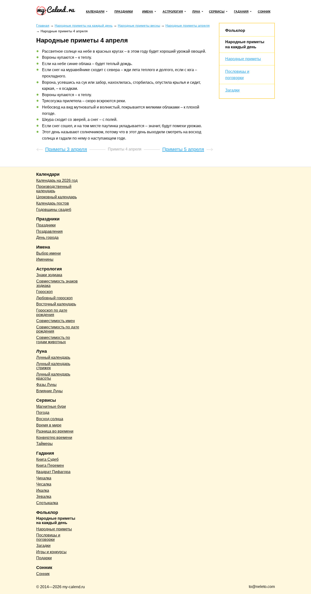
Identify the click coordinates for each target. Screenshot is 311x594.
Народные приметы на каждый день (55, 520)
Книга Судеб (47, 459)
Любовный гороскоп (54, 298)
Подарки (44, 558)
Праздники (123, 11)
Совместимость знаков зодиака (57, 283)
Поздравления (49, 231)
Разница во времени (54, 431)
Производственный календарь (53, 188)
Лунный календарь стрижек (53, 366)
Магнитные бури (51, 406)
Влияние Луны (49, 391)
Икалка (42, 490)
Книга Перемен (50, 465)
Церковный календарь (56, 197)
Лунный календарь (53, 357)
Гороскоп (44, 292)
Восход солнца (49, 419)
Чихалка (43, 478)
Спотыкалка (47, 503)
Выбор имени (48, 253)
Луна (196, 11)
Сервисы (217, 11)
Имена (147, 11)
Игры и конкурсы (51, 552)
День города (47, 237)
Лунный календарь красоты (53, 376)
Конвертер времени (54, 437)
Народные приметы (243, 59)
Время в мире (48, 425)
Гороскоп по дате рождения (51, 312)
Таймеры (44, 444)
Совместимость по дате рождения (57, 329)
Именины (44, 259)
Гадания (241, 11)
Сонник (264, 11)
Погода (42, 412)
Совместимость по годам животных (53, 339)
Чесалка (43, 484)
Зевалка (43, 496)
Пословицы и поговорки (48, 537)
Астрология (173, 11)
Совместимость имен (55, 321)
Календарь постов (52, 203)
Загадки (232, 90)
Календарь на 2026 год (57, 180)
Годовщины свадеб (53, 210)
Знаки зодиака (49, 275)
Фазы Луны (46, 385)
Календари (95, 11)
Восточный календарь (56, 304)
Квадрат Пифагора (53, 472)
